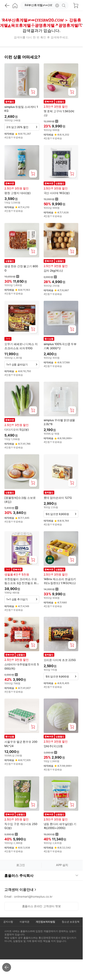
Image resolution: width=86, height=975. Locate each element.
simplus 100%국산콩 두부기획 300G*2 (60, 346)
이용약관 (24, 921)
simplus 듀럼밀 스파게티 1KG (21, 108)
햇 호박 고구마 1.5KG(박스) (59, 113)
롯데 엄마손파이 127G (58, 497)
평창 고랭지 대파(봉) (17, 193)
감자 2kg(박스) (53, 270)
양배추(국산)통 (53, 746)
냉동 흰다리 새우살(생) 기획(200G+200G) (60, 826)
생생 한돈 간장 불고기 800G (21, 268)
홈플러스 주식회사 (19, 875)
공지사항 (8, 921)
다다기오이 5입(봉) (16, 429)
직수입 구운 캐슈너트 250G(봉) (20, 826)
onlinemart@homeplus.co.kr (33, 896)
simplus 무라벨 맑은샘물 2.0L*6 (59, 422)
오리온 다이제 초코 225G (60, 660)
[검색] (64, 5)
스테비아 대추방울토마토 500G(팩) (21, 666)
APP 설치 (62, 865)
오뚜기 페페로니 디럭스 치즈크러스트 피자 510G (21, 346)
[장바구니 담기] (33, 92)
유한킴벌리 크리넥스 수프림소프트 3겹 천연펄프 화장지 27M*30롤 (20, 581)
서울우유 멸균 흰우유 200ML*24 (20, 743)
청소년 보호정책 (70, 921)
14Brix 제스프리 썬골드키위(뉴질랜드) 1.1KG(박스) (60, 581)
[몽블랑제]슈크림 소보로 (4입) (20, 499)
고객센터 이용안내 (19, 889)
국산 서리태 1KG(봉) (57, 193)
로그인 (20, 865)
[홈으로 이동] (15, 5)
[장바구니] (75, 5)
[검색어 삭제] (57, 5)
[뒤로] (7, 5)
